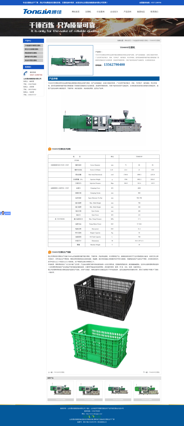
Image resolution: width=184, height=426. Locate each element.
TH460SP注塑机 (155, 40)
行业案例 (100, 12)
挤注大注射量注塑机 (31, 49)
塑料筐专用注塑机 (31, 56)
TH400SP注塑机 (154, 372)
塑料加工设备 (98, 419)
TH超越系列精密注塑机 (32, 45)
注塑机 (88, 12)
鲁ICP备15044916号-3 (90, 422)
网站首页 (76, 12)
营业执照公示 (102, 422)
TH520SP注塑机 (59, 372)
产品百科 (127, 12)
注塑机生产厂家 (109, 419)
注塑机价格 (89, 419)
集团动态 (141, 12)
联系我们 (154, 12)
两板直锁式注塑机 (31, 53)
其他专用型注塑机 (31, 60)
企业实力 (114, 12)
